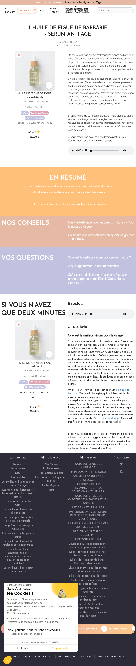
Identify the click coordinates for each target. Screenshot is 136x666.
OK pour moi (59, 648)
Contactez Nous (21, 657)
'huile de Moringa (110, 418)
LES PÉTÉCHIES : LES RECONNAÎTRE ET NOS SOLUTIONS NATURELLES (88, 488)
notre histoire (54, 10)
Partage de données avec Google (26, 634)
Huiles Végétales (51, 485)
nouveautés (27, 10)
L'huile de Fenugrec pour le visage (88, 576)
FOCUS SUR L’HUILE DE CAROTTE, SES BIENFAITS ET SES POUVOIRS (88, 500)
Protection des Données (110, 657)
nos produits (10, 10)
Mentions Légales (43, 657)
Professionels (18, 468)
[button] (7, 660)
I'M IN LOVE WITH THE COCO (88, 472)
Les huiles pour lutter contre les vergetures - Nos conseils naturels (18, 493)
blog (41, 10)
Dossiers (18, 464)
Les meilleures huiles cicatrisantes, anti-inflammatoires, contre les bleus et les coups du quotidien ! (18, 556)
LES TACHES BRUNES (88, 539)
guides (18, 473)
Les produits (18, 477)
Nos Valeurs (51, 464)
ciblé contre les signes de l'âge (82, 2)
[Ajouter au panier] (49, 85)
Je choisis (22, 648)
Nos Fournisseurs (51, 468)
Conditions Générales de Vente (75, 657)
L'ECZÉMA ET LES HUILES (88, 507)
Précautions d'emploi (51, 473)
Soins (51, 490)
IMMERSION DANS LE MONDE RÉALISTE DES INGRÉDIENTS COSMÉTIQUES (88, 516)
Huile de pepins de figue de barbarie (35, 95)
